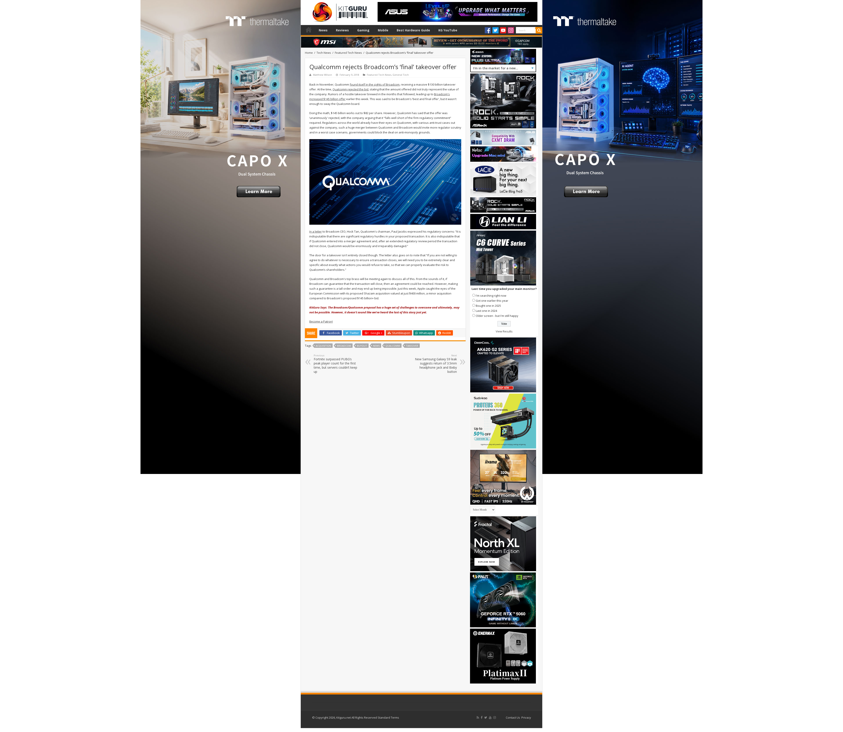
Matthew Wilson (322, 74)
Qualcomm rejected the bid (350, 89)
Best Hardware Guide (413, 30)
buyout (362, 345)
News (323, 30)
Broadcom (344, 345)
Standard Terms (388, 717)
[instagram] (494, 717)
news (376, 345)
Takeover (412, 345)
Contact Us (513, 717)
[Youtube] (503, 30)
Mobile (383, 30)
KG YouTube (447, 30)
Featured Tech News (348, 53)
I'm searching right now (491, 296)
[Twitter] (495, 30)
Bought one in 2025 (488, 306)
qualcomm (392, 345)
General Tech (401, 74)
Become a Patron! (321, 321)
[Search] (539, 30)
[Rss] (477, 717)
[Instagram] (511, 30)
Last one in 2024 (486, 311)
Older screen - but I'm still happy (497, 316)
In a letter (315, 231)
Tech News (324, 53)
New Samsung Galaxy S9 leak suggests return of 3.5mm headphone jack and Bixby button (436, 364)
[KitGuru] (339, 10)
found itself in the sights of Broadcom (375, 84)
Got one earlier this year (492, 301)
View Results (504, 331)
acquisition (323, 345)
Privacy (526, 717)
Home (308, 29)
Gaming (363, 30)
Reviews (342, 30)
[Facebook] (488, 30)
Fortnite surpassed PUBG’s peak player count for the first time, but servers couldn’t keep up (335, 364)
